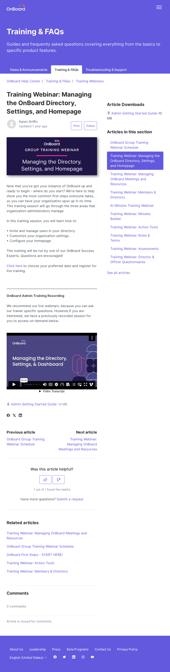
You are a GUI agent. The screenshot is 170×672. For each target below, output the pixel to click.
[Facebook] (8, 416)
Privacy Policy (127, 649)
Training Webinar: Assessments (134, 249)
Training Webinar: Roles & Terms (130, 237)
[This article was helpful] (45, 479)
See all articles (118, 273)
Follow (90, 126)
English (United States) (27, 658)
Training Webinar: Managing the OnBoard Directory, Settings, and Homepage (135, 161)
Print (76, 126)
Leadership (37, 649)
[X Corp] (14, 416)
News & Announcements (28, 70)
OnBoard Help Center (23, 81)
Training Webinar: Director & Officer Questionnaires (132, 259)
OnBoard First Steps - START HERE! (35, 555)
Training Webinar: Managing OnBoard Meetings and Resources (78, 444)
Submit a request (70, 499)
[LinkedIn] (20, 416)
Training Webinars (90, 81)
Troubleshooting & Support (106, 70)
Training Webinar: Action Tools (30, 563)
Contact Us (103, 649)
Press (56, 649)
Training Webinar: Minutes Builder (130, 216)
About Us (16, 649)
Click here (14, 266)
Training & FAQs (67, 70)
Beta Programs (78, 649)
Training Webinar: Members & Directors (37, 571)
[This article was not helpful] (58, 479)
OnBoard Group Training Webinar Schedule (40, 546)
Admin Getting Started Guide (34, 404)
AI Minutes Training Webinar (132, 205)
